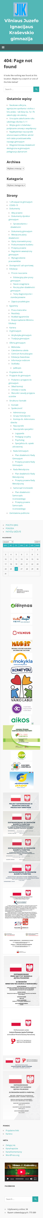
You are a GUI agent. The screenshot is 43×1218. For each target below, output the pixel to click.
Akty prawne (16, 213)
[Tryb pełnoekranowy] (35, 1179)
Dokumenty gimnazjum (21, 231)
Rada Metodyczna (21, 469)
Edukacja (13, 269)
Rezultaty (15, 313)
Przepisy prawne (18, 248)
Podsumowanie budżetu (22, 244)
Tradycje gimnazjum (20, 338)
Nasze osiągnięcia (21, 284)
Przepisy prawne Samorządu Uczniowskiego (21, 505)
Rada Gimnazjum (21, 451)
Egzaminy (13, 305)
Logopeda (19, 433)
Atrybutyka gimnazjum (21, 335)
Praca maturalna (18, 310)
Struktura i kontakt (17, 400)
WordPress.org (12, 1155)
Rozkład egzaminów (20, 316)
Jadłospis (17, 368)
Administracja (19, 412)
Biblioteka (15, 347)
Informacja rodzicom (20, 360)
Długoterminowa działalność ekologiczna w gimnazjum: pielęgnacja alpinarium (21, 148)
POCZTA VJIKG (12, 525)
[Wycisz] (31, 1179)
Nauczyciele (18, 425)
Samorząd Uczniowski (23, 488)
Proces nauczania (19, 273)
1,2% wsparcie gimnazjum (20, 202)
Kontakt (14, 405)
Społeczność (16, 408)
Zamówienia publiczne (19, 513)
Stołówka (15, 363)
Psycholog (19, 440)
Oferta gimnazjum (17, 342)
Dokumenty (14, 208)
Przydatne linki (16, 372)
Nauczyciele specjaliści (23, 429)
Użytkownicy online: (17, 1209)
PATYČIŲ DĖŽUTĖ (13, 531)
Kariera (12, 327)
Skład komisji (17, 386)
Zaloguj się (10, 1145)
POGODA (10, 528)
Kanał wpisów (12, 1148)
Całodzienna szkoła (19, 350)
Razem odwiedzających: (18, 1212)
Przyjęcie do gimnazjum (20, 375)
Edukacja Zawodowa (20, 357)
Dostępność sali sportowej (21, 265)
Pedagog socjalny (23, 436)
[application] (21, 1172)
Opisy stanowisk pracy (21, 241)
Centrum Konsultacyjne (21, 353)
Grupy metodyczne (21, 416)
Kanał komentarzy (14, 1152)
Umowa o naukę (18, 389)
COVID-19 (13, 205)
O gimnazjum (15, 331)
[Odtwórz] (8, 1179)
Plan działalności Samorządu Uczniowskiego (21, 495)
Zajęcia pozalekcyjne (20, 301)
